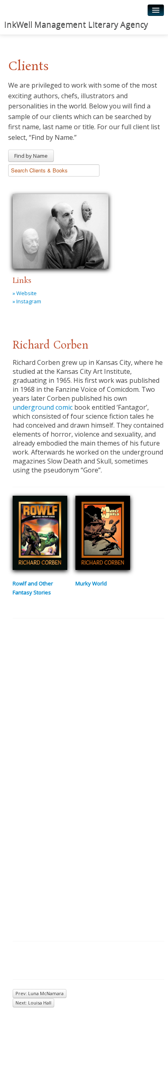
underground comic (43, 407)
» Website (25, 293)
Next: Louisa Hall (33, 1003)
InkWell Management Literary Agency (76, 24)
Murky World (91, 583)
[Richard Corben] (60, 230)
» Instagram (27, 301)
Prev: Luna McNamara (39, 993)
